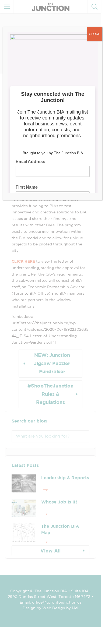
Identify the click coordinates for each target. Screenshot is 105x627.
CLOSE (94, 34)
